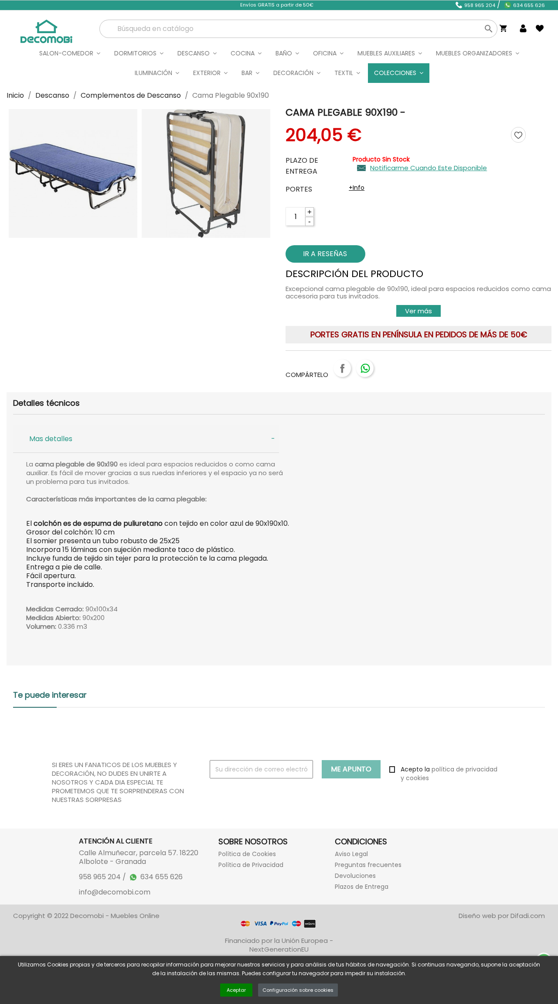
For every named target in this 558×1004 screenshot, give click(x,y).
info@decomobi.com (114, 892)
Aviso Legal (351, 854)
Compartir (342, 368)
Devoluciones (355, 875)
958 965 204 (479, 5)
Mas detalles (50, 439)
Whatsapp (365, 368)
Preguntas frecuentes (368, 864)
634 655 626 (529, 5)
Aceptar (236, 990)
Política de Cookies (247, 854)
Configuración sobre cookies (297, 990)
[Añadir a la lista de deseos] (518, 135)
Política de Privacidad (250, 864)
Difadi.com (527, 915)
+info (356, 188)
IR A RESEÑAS (325, 254)
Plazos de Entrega (361, 886)
